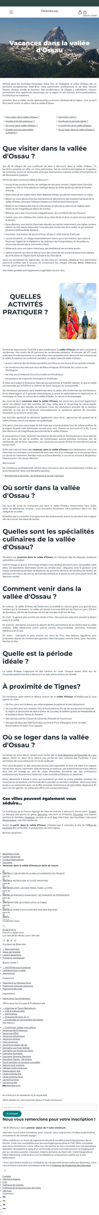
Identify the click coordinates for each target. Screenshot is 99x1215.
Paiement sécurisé (12, 989)
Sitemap (7, 1191)
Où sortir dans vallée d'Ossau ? (21, 125)
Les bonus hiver (11, 1080)
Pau (55, 817)
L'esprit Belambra (12, 955)
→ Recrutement (11, 949)
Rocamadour (9, 820)
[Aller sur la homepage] (6, 917)
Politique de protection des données (22, 1188)
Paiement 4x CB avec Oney (17, 983)
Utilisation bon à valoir (14, 970)
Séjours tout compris (13, 1065)
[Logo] (49, 10)
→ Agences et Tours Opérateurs (19, 1008)
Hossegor (30, 817)
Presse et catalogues (13, 958)
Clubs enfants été (12, 1074)
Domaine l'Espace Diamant (17, 1056)
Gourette (78, 814)
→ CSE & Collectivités (14, 1011)
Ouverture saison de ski (15, 1045)
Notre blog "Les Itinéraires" (16, 998)
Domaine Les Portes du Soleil (18, 1050)
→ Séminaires (10, 1014)
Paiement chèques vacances (18, 986)
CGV (5, 1182)
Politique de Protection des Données (71, 1165)
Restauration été (11, 1071)
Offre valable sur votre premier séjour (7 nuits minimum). (32, 1100)
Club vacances (10, 1042)
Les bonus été (10, 1082)
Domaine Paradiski (12, 1053)
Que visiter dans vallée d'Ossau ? (22, 117)
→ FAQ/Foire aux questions (17, 967)
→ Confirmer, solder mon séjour (19, 1027)
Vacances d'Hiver (11, 1039)
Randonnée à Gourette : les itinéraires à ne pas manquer (34, 476)
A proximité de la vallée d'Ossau (75, 125)
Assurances (9, 973)
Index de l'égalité (11, 952)
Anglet (92, 811)
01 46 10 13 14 (9, 930)
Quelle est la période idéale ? (73, 121)
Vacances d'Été (10, 1033)
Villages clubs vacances (15, 1068)
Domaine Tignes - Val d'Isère (17, 1059)
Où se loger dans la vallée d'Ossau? (76, 129)
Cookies (7, 1176)
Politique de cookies (13, 1185)
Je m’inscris (12, 1114)
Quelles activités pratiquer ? (20, 121)
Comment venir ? (67, 117)
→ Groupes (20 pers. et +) (15, 1017)
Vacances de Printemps (15, 1030)
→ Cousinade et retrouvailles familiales (23, 1020)
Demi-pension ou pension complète (21, 1062)
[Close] (5, 1171)
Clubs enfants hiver (13, 1077)
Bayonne (42, 814)
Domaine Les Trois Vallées (16, 1048)
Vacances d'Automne (14, 1036)
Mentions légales (11, 1179)
